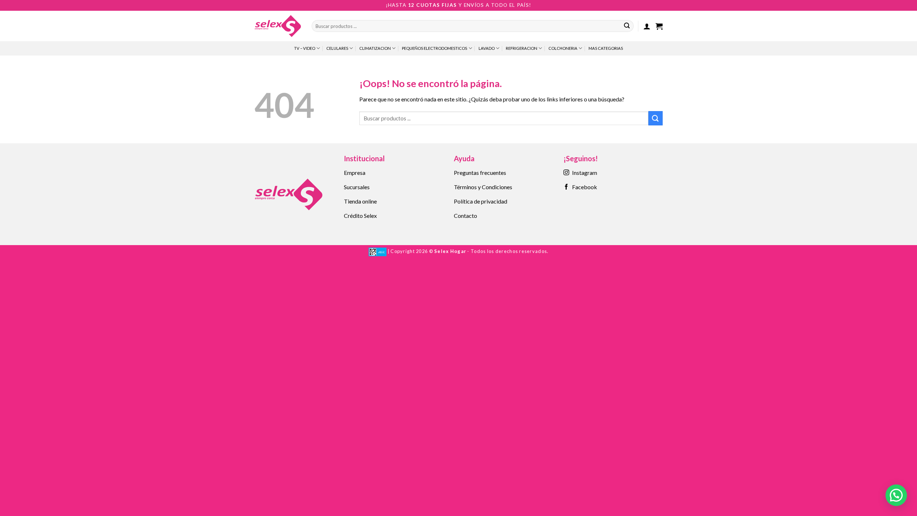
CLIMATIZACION (375, 48)
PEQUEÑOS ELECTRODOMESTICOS (434, 48)
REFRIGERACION (521, 48)
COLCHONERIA (562, 48)
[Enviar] (627, 26)
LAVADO (487, 48)
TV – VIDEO (304, 48)
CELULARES (337, 48)
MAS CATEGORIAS (606, 48)
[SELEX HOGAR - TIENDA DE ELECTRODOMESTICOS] (277, 26)
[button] (646, 26)
